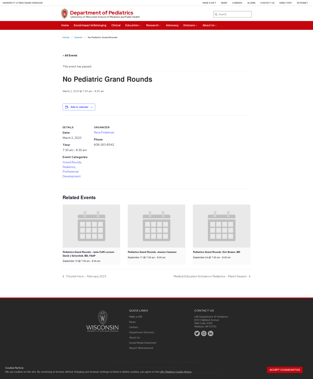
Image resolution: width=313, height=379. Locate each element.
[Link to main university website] (102, 332)
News (224, 2)
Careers (237, 2)
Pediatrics (69, 167)
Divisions (189, 25)
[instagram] (204, 333)
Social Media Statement (142, 342)
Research (152, 25)
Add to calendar (79, 107)
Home (65, 25)
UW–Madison (23, 2)
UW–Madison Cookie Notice (176, 371)
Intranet (302, 2)
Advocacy (172, 25)
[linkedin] (210, 333)
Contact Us (267, 2)
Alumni (251, 2)
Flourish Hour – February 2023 (86, 276)
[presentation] (91, 226)
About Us (209, 25)
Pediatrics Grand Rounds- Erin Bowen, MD (216, 252)
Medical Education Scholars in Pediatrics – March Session (210, 276)
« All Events (70, 55)
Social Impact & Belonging (90, 25)
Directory (285, 2)
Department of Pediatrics (101, 12)
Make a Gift (209, 2)
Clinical (115, 25)
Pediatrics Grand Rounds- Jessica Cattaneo (152, 252)
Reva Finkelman (104, 132)
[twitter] (197, 333)
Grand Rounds (72, 162)
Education (132, 25)
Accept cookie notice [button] (285, 370)
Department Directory (141, 332)
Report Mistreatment (141, 348)
